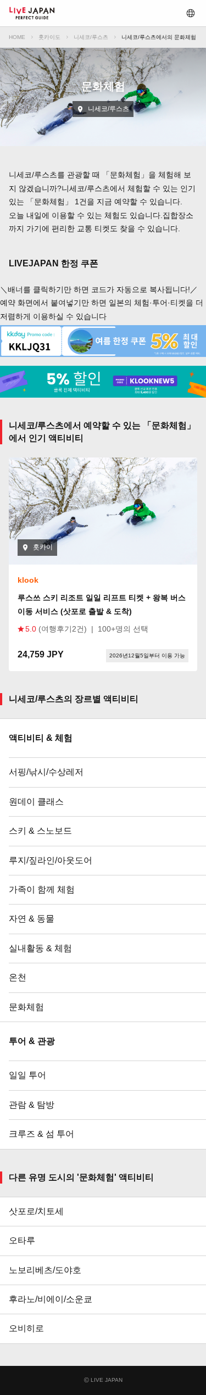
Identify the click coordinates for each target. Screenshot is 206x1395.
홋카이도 (49, 37)
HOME (17, 37)
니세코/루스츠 (91, 37)
